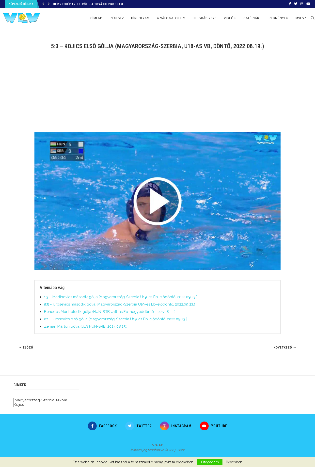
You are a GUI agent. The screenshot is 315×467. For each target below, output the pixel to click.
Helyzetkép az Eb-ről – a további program (88, 4)
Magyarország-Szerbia (34, 400)
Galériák (251, 18)
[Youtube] (308, 4)
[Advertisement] (157, 93)
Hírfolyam (140, 18)
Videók (230, 18)
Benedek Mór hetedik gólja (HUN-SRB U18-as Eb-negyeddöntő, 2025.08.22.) (109, 311)
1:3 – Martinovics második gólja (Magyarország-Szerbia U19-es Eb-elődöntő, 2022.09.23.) (120, 297)
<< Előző (25, 347)
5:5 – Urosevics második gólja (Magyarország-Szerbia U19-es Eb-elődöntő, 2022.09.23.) (119, 304)
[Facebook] (290, 4)
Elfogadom (210, 462)
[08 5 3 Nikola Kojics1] (159, 134)
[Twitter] (295, 4)
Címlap (96, 18)
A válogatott (169, 18)
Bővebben (234, 462)
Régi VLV (117, 18)
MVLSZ (301, 18)
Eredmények (277, 18)
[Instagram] (301, 4)
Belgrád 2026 (205, 18)
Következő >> (285, 347)
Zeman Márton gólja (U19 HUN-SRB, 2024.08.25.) (85, 326)
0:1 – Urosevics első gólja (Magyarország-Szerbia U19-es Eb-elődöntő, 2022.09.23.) (115, 319)
